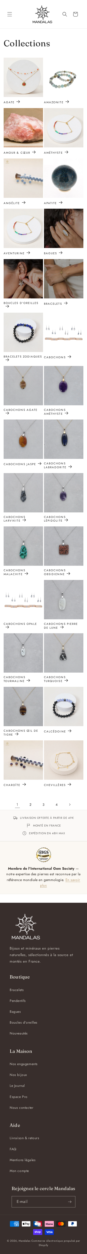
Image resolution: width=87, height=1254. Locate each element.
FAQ (13, 1149)
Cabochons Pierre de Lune (61, 625)
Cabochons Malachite (14, 572)
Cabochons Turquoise (55, 679)
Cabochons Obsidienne (55, 572)
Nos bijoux (18, 1074)
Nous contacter (21, 1107)
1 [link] (17, 804)
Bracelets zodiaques (23, 356)
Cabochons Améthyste (55, 411)
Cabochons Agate (20, 410)
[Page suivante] (69, 804)
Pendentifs (18, 1000)
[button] (9, 14)
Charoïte (12, 784)
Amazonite (54, 102)
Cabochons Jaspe (20, 464)
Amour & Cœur (17, 152)
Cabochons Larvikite (14, 519)
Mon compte (19, 1170)
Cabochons (55, 357)
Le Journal (17, 1085)
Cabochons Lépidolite (55, 519)
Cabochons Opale (20, 624)
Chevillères (55, 784)
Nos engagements (24, 1063)
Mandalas (24, 1241)
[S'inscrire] (70, 1201)
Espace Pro (19, 1096)
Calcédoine (55, 731)
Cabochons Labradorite (55, 465)
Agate (9, 102)
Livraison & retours (24, 1138)
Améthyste (53, 152)
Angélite (12, 203)
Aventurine (14, 253)
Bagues (50, 253)
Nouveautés (19, 1033)
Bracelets (53, 303)
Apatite (50, 203)
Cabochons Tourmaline (14, 679)
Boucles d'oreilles (21, 303)
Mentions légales (23, 1160)
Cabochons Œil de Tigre (21, 732)
